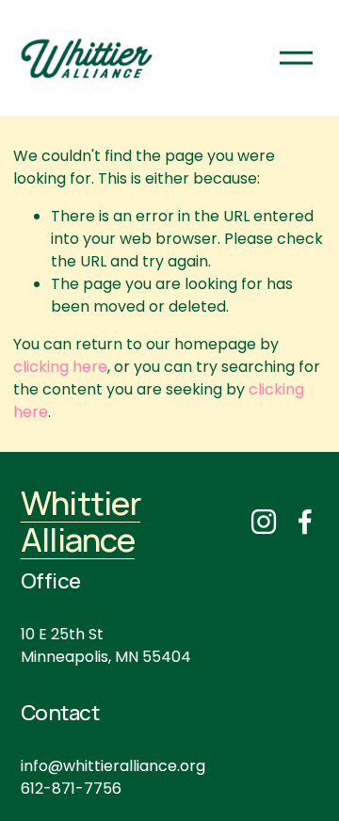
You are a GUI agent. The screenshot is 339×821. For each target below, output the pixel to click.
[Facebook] (305, 521)
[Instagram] (263, 521)
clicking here (60, 367)
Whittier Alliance (80, 521)
